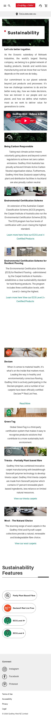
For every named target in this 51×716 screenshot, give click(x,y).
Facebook (14, 677)
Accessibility (7, 699)
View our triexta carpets (25, 499)
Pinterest (13, 684)
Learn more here (15, 235)
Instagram (14, 669)
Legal (4, 709)
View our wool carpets (25, 544)
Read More (25, 404)
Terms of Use (7, 694)
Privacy (5, 704)
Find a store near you (27, 14)
